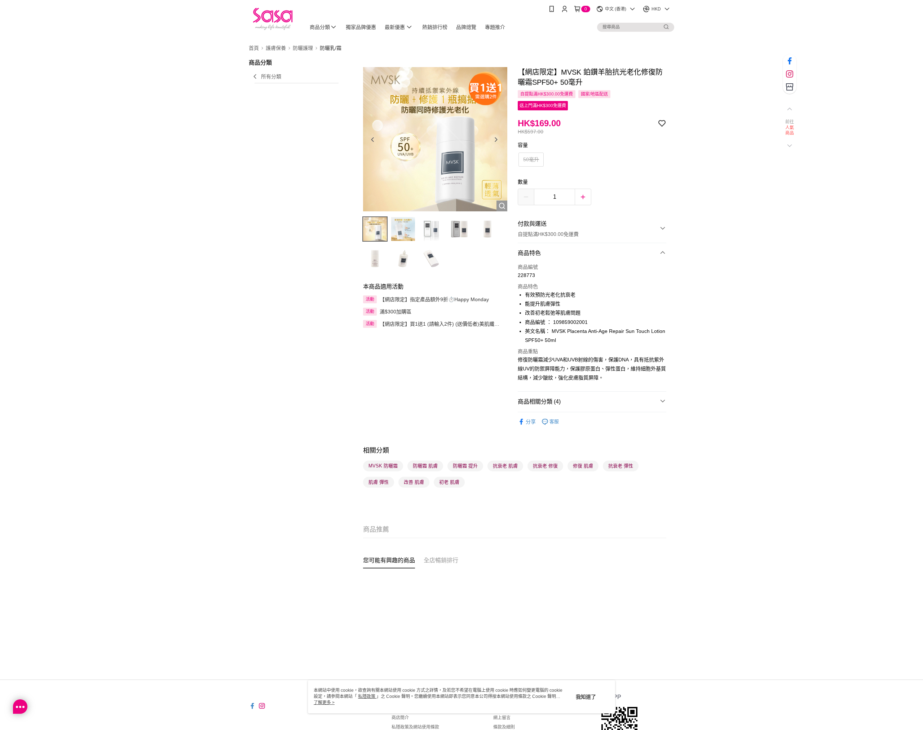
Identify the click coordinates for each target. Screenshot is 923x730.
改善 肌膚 (414, 482)
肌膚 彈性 (378, 482)
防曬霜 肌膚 (425, 466)
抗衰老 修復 (545, 466)
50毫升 (531, 159)
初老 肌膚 (449, 482)
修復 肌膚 (583, 466)
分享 (531, 422)
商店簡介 (400, 717)
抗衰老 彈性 (620, 466)
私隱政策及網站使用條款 (415, 727)
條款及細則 (504, 727)
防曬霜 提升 (465, 466)
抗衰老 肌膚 (505, 466)
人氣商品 (789, 130)
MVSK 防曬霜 (383, 466)
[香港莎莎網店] (273, 19)
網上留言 (502, 717)
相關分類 (376, 450)
